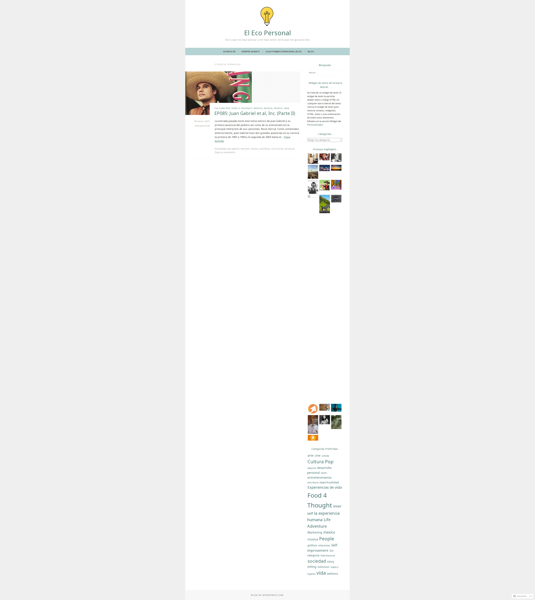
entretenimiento (319, 477)
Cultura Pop (222, 108)
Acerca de (229, 51)
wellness (332, 573)
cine (317, 455)
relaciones (324, 545)
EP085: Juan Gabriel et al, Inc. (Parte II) (254, 113)
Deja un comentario (225, 152)
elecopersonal (202, 125)
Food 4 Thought (241, 108)
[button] (313, 159)
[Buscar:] (324, 72)
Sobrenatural (327, 555)
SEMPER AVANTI (251, 51)
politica (312, 545)
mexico (258, 108)
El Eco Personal (267, 32)
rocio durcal (277, 148)
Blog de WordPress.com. (267, 595)
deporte (311, 468)
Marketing (314, 532)
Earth (324, 472)
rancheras (264, 148)
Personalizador (315, 124)
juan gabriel (233, 148)
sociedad (316, 561)
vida (286, 108)
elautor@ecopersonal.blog (284, 51)
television (323, 567)
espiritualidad (329, 482)
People (278, 108)
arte (310, 455)
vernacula (289, 148)
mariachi (245, 148)
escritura (312, 482)
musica (268, 108)
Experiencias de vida (324, 487)
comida (325, 455)
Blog (311, 51)
